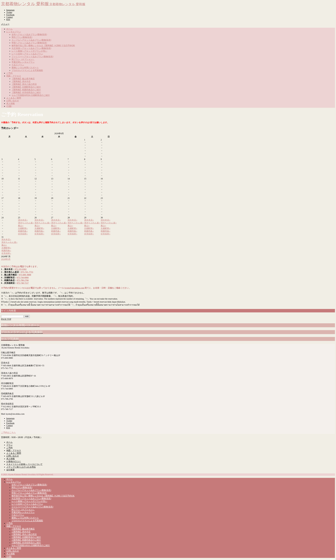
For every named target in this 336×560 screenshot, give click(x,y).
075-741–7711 (27, 272)
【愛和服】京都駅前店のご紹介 (26, 87)
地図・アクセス (13, 76)
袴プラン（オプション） (23, 59)
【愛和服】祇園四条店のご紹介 (26, 90)
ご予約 (9, 73)
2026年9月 (5, 259)
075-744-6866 (23, 277)
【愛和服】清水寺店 (21, 81)
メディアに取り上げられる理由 (21, 467)
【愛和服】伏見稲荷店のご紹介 (26, 92)
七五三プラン (18, 65)
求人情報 (10, 103)
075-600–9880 (25, 275)
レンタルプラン (13, 32)
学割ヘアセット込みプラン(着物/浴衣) (29, 43)
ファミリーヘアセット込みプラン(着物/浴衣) (32, 56)
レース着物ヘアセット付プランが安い (29, 51)
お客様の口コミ (13, 461)
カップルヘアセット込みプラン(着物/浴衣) (31, 40)
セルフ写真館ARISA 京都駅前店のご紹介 (31, 95)
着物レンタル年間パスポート (25, 68)
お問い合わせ (12, 101)
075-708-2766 (23, 280)
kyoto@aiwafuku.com (74, 288)
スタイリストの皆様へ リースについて (24, 464)
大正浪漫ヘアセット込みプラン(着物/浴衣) (31, 48)
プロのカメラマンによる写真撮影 (27, 70)
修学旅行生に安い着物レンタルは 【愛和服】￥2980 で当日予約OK (43, 45)
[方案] (9, 106)
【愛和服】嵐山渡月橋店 (23, 79)
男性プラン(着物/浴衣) (22, 37)
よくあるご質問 (13, 98)
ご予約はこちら (8, 432)
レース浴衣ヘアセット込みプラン (27, 54)
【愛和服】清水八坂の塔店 (24, 84)
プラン (9, 445)
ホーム (9, 29)
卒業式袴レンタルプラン (23, 62)
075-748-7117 (23, 283)
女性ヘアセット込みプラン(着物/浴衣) (29, 34)
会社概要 (10, 470)
